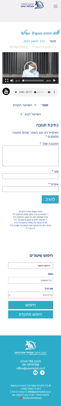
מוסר (52, 41)
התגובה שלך (49, 144)
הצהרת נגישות (18, 385)
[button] (30, 68)
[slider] (33, 80)
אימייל (53, 184)
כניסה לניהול (19, 391)
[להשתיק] (12, 80)
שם (55, 171)
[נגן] (54, 80)
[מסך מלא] (6, 80)
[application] (30, 68)
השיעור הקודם (22, 105)
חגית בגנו (28, 394)
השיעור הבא (33, 114)
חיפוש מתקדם (30, 314)
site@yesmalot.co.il (39, 391)
